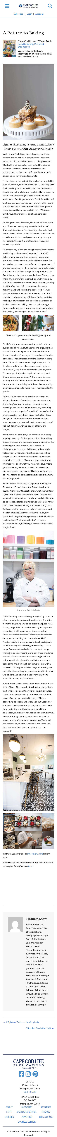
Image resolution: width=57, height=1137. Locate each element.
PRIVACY (46, 1112)
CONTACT (46, 1107)
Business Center (27, 1122)
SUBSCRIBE (26, 1107)
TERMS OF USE (46, 1117)
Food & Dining (25, 44)
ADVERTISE (27, 1117)
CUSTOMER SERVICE (27, 1112)
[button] (50, 6)
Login (29, 14)
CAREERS (9, 1117)
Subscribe (18, 14)
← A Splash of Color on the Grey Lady (21, 1022)
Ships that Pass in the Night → (40, 1028)
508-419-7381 (30, 1092)
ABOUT (9, 1107)
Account (39, 14)
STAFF (9, 1112)
